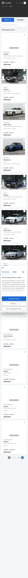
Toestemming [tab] (5, 272)
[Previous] (10, 48)
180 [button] (19, 457)
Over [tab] (23, 272)
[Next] (18, 48)
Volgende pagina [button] (22, 457)
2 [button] (11, 457)
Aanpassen (13, 303)
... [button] (17, 457)
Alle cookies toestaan (14, 298)
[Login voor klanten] (22, 3)
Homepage (4, 6)
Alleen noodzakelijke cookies (14, 308)
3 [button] (13, 457)
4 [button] (15, 457)
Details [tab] (14, 272)
